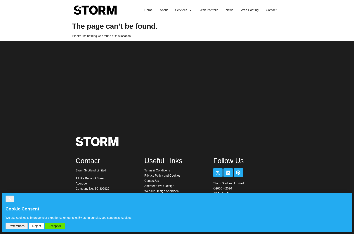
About (164, 10)
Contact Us (151, 180)
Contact (271, 10)
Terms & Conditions (157, 170)
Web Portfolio (209, 10)
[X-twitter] (218, 172)
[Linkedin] (228, 172)
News (229, 10)
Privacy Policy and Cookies (162, 175)
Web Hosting (249, 10)
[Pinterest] (238, 172)
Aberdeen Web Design (159, 185)
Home (148, 10)
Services (181, 10)
